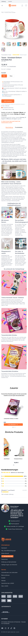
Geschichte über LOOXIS (7, 583)
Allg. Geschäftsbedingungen (8, 550)
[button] (22, 407)
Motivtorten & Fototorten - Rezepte (17, 622)
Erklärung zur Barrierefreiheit (8, 562)
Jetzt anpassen (8, 101)
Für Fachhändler (5, 623)
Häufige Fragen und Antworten (9, 564)
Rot (4, 76)
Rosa (11, 76)
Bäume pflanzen (5, 575)
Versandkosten (12, 66)
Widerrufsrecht (5, 553)
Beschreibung (9, 127)
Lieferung (3, 1)
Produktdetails (18, 127)
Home (2, 11)
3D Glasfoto (4, 622)
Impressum (4, 548)
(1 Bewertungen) (23, 54)
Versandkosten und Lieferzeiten (9, 572)
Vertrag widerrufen (8, 556)
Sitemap (3, 580)
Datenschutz (4, 559)
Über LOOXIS (4, 586)
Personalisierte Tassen (8, 11)
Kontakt (10, 1)
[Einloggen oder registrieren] (22, 5)
